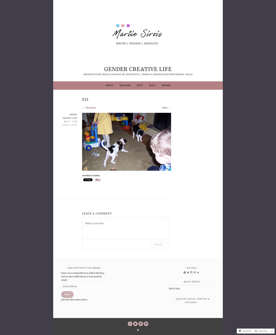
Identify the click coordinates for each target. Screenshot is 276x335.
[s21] (126, 169)
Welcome (124, 85)
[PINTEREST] (140, 323)
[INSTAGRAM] (146, 323)
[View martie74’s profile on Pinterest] (194, 272)
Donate (166, 85)
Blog (152, 85)
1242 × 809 (70, 121)
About (109, 85)
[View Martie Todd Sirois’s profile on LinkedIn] (198, 272)
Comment (158, 244)
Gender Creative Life (138, 69)
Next (165, 107)
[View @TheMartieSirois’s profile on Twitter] (188, 272)
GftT (140, 85)
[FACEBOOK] (130, 323)
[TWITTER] (135, 323)
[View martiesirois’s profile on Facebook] (185, 272)
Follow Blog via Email (84, 268)
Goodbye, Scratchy (69, 125)
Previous (90, 107)
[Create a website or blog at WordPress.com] (138, 330)
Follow (67, 294)
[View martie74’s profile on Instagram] (191, 272)
